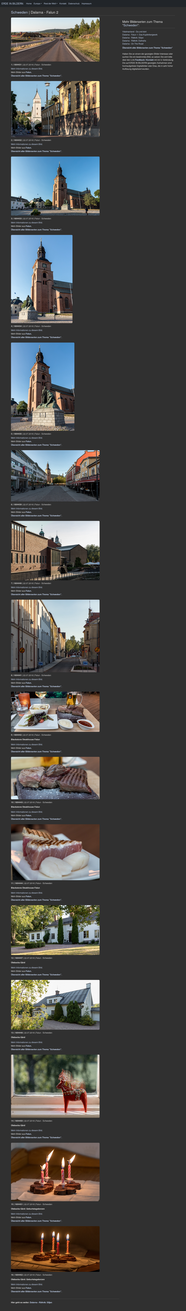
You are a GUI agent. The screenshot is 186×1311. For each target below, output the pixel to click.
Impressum (86, 3)
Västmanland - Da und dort (134, 31)
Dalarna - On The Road (132, 43)
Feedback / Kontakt (144, 59)
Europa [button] (37, 3)
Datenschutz (74, 3)
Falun (28, 72)
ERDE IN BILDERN (12, 3)
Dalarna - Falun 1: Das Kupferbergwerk (139, 34)
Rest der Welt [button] (50, 3)
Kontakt (62, 3)
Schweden (19, 12)
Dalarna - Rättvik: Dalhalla (134, 40)
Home (29, 3)
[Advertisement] (141, 111)
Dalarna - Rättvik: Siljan (41, 1302)
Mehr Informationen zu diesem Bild (26, 68)
